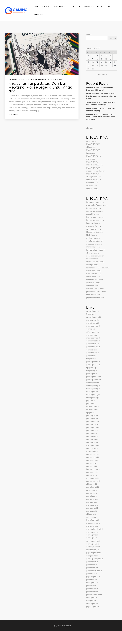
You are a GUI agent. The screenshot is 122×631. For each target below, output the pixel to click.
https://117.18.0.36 (93, 144)
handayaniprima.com (95, 217)
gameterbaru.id (92, 353)
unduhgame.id (92, 603)
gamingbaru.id (92, 532)
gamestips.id (91, 350)
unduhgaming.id (93, 541)
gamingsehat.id (92, 544)
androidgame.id (92, 311)
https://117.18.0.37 (93, 174)
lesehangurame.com (95, 202)
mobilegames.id (93, 338)
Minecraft (89, 7)
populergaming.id (93, 553)
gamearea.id (91, 511)
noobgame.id (91, 597)
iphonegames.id (93, 326)
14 (115, 59)
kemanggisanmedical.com (97, 268)
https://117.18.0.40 (93, 180)
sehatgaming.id (92, 550)
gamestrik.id (91, 356)
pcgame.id (90, 400)
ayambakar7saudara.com (97, 205)
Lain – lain (76, 7)
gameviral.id (91, 585)
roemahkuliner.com (94, 211)
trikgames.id (91, 359)
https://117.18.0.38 (93, 168)
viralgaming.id (92, 556)
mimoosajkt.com (93, 247)
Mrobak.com (91, 235)
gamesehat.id (92, 591)
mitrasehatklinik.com (95, 262)
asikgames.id (91, 490)
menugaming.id (92, 445)
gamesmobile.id (93, 341)
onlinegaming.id (92, 397)
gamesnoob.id (92, 562)
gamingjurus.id (92, 424)
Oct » (104, 74)
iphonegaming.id (93, 385)
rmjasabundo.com (94, 244)
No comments (59, 79)
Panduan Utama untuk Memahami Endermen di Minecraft (99, 89)
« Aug (99, 74)
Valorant (38, 15)
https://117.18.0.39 (93, 150)
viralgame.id (91, 600)
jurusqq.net (91, 153)
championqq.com (93, 177)
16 (93, 62)
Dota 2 (45, 7)
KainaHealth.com (93, 277)
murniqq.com (92, 186)
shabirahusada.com (94, 280)
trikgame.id (91, 314)
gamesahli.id (91, 466)
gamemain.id (91, 493)
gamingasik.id (92, 430)
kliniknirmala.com (93, 271)
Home (36, 7)
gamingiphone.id (93, 362)
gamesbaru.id (92, 568)
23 (93, 65)
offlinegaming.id (93, 394)
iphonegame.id (92, 383)
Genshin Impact (59, 7)
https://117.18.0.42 (93, 156)
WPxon (68, 625)
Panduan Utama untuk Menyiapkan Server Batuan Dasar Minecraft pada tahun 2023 (100, 116)
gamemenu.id (92, 499)
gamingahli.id (91, 433)
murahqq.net (91, 159)
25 (102, 65)
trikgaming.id (91, 371)
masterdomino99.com (95, 171)
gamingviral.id (92, 535)
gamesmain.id (92, 463)
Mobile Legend (104, 7)
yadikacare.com (93, 283)
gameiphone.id (92, 323)
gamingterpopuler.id (94, 559)
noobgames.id (92, 582)
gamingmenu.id (92, 427)
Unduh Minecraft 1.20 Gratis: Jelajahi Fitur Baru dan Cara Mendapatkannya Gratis (101, 96)
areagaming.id (92, 448)
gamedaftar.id (92, 589)
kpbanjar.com (92, 265)
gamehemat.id (92, 487)
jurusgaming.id (92, 442)
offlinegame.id (92, 391)
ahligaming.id (91, 475)
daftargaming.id (93, 547)
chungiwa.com (92, 253)
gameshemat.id (93, 481)
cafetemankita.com (94, 241)
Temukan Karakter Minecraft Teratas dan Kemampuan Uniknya (100, 103)
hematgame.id (92, 520)
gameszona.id (92, 472)
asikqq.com (91, 141)
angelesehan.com (93, 229)
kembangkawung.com (95, 250)
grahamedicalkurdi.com (96, 291)
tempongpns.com (93, 208)
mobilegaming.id (93, 388)
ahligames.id (91, 484)
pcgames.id (91, 403)
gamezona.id (91, 502)
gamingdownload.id (94, 529)
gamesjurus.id (92, 460)
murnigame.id (92, 505)
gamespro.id (91, 565)
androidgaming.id (93, 317)
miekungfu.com (93, 238)
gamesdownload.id (94, 571)
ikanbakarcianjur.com (95, 256)
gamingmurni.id (92, 421)
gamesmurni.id (92, 457)
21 (114, 62)
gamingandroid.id (93, 376)
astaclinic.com (92, 286)
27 (110, 65)
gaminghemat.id (93, 418)
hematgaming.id (93, 469)
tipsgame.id (91, 412)
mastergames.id (93, 523)
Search (89, 34)
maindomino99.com (94, 165)
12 (106, 59)
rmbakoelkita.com (93, 226)
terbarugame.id (92, 406)
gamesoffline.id (92, 344)
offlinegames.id (92, 332)
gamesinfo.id (91, 335)
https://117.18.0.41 (93, 162)
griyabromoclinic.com (95, 298)
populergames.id (93, 577)
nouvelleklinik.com (93, 274)
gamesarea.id (92, 508)
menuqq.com (92, 189)
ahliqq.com (91, 147)
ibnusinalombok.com (95, 289)
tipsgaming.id (91, 368)
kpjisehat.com (92, 259)
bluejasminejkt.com (94, 232)
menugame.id (92, 526)
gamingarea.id (92, 436)
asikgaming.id (92, 451)
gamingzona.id (92, 439)
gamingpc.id (91, 374)
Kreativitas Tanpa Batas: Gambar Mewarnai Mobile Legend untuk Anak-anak (41, 87)
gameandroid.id (92, 320)
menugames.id (92, 478)
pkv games (90, 128)
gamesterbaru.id (93, 347)
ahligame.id (91, 514)
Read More (13, 115)
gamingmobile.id (93, 365)
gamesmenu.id (92, 454)
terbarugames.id (93, 409)
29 (88, 69)
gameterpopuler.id (94, 594)
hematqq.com (92, 183)
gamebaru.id (91, 579)
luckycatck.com (93, 223)
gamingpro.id (91, 538)
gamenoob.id (91, 574)
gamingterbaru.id (93, 380)
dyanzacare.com (93, 294)
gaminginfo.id (92, 415)
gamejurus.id (91, 496)
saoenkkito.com (92, 214)
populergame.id (92, 606)
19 (106, 62)
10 (97, 59)
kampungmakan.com (95, 220)
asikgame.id (91, 517)
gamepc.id (90, 329)
